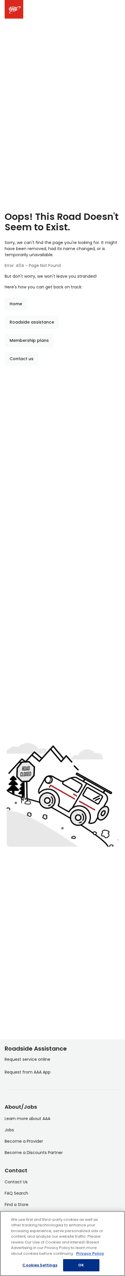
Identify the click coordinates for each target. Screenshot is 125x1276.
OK (81, 1265)
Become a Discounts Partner (34, 1152)
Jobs (9, 1130)
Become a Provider (24, 1141)
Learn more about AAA (27, 1118)
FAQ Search (16, 1193)
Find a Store (16, 1204)
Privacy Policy (90, 1253)
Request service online (27, 1059)
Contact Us (16, 1182)
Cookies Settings (39, 1265)
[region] (62, 1243)
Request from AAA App (28, 1072)
